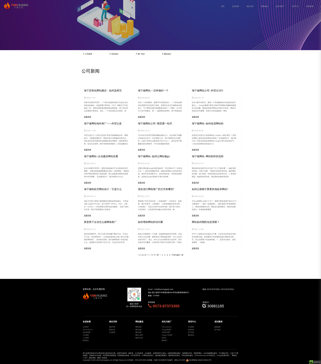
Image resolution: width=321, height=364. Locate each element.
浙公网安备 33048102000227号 (200, 360)
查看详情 (87, 117)
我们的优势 (86, 332)
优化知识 (114, 54)
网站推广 (165, 340)
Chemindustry (88, 330)
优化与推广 (280, 6)
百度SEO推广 (166, 332)
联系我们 (86, 340)
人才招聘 (86, 338)
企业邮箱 (112, 332)
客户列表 (217, 330)
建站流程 (138, 332)
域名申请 (112, 327)
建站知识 (167, 54)
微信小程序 (139, 335)
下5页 (173, 255)
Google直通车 (166, 330)
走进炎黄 (235, 6)
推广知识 (141, 54)
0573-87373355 (213, 289)
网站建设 (264, 6)
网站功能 (138, 330)
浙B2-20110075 (179, 360)
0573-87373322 (227, 289)
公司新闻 (88, 54)
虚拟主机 (112, 330)
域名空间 (250, 6)
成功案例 (309, 6)
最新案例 (217, 327)
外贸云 (164, 338)
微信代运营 (139, 338)
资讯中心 (295, 6)
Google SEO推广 (167, 335)
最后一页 (179, 255)
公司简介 (86, 327)
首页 (222, 6)
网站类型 (138, 327)
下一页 (156, 255)
